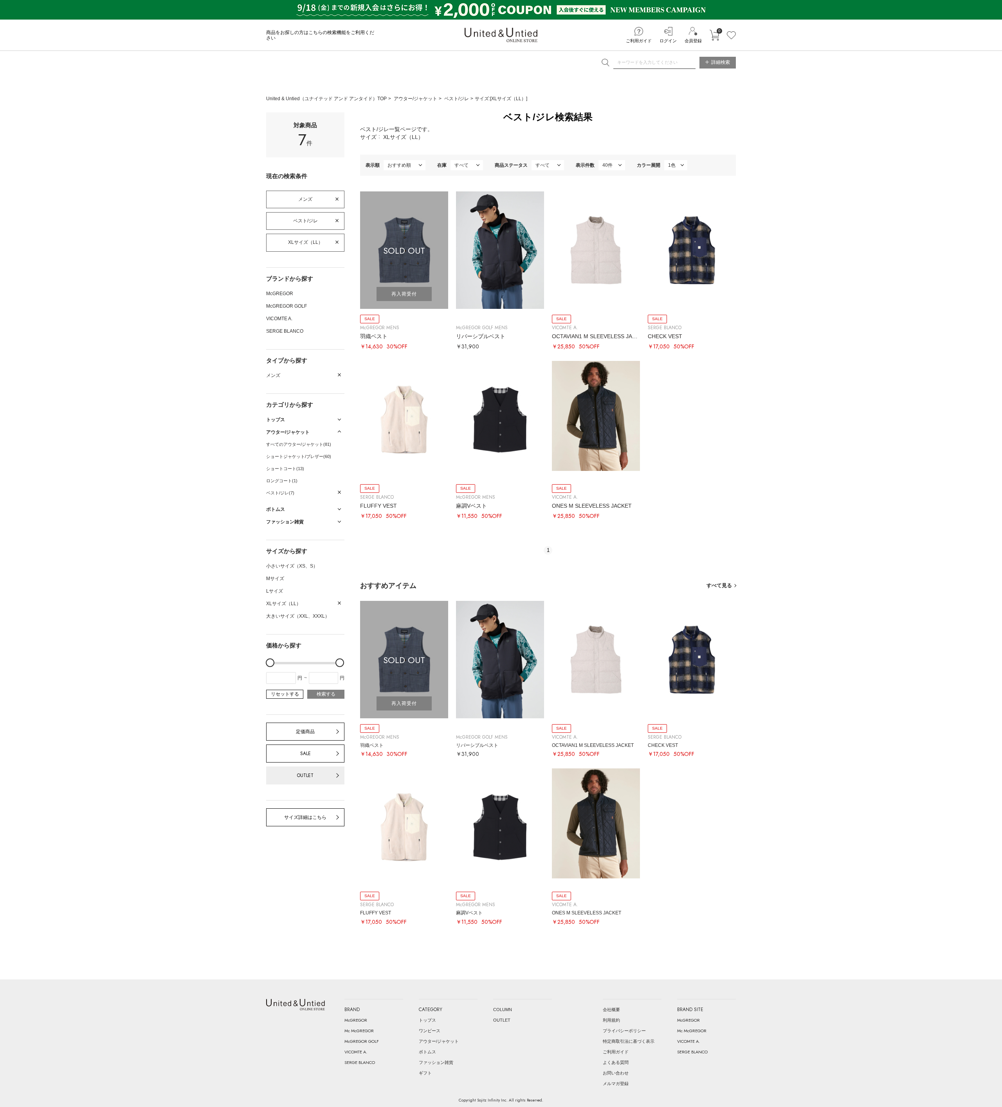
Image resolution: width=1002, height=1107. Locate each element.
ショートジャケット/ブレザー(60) (298, 456)
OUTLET (305, 775)
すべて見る (719, 585)
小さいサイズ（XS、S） (292, 566)
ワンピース (429, 1030)
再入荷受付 (404, 294)
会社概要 (611, 1009)
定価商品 (305, 731)
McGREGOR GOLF (286, 306)
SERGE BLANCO (284, 331)
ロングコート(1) (281, 480)
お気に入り (731, 35)
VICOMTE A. (279, 318)
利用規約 (611, 1020)
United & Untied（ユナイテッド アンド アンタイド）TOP (326, 98)
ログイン (668, 40)
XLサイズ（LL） (305, 242)
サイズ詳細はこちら (305, 817)
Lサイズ (274, 591)
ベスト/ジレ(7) (280, 492)
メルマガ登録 (616, 1083)
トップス (427, 1020)
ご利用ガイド (639, 40)
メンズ (305, 199)
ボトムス (427, 1051)
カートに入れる (714, 35)
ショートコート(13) (285, 468)
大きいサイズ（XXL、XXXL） (298, 616)
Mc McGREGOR (359, 1031)
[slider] (270, 662)
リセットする (285, 694)
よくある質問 (616, 1062)
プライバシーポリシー (624, 1030)
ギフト (425, 1073)
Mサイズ (275, 578)
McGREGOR (279, 293)
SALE (305, 753)
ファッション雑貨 (436, 1062)
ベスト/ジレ (456, 98)
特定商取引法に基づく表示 (628, 1041)
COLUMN (502, 1009)
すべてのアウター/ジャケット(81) (298, 444)
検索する (326, 694)
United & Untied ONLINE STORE (501, 35)
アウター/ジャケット (415, 98)
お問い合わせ (616, 1073)
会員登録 (693, 40)
